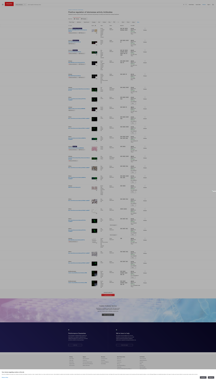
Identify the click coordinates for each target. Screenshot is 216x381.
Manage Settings (5, 377)
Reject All (211, 377)
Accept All (203, 377)
